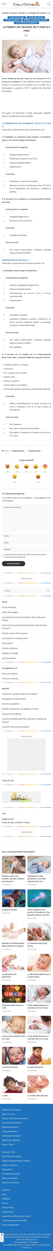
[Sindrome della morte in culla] (14, 994)
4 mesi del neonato (36, 17)
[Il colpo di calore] (14, 898)
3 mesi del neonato (17, 17)
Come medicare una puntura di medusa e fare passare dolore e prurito (38, 912)
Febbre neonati (35, 451)
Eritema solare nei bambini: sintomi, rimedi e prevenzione (13, 878)
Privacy (1, 1238)
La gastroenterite (35, 1067)
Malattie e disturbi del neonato (35, 20)
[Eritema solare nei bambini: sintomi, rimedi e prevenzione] (14, 865)
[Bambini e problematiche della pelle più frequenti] (14, 932)
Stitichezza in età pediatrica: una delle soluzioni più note (36, 878)
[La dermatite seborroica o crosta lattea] (39, 963)
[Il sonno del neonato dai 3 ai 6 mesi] (14, 1025)
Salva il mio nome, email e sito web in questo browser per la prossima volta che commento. (25, 556)
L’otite (5, 1095)
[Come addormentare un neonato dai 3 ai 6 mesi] (39, 1025)
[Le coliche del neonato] (39, 1084)
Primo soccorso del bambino (26, 23)
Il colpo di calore (9, 910)
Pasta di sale (8, 780)
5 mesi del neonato (12, 20)
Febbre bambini (18, 451)
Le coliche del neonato (37, 1095)
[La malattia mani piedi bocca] (39, 932)
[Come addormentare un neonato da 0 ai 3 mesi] (39, 994)
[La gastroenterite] (39, 1056)
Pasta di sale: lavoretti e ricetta (16, 822)
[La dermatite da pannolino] (14, 963)
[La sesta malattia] (14, 1056)
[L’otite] (14, 1084)
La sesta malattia (9, 1067)
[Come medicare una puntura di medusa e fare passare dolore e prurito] (39, 898)
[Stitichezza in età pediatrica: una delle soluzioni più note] (39, 865)
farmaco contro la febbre (39, 293)
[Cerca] (48, 4)
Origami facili (8, 819)
